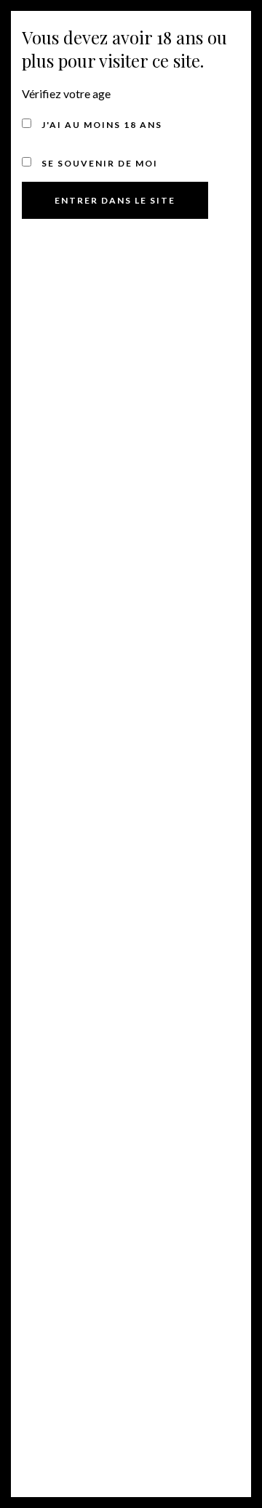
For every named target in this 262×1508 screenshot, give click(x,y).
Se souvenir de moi (98, 163)
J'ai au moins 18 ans (100, 124)
